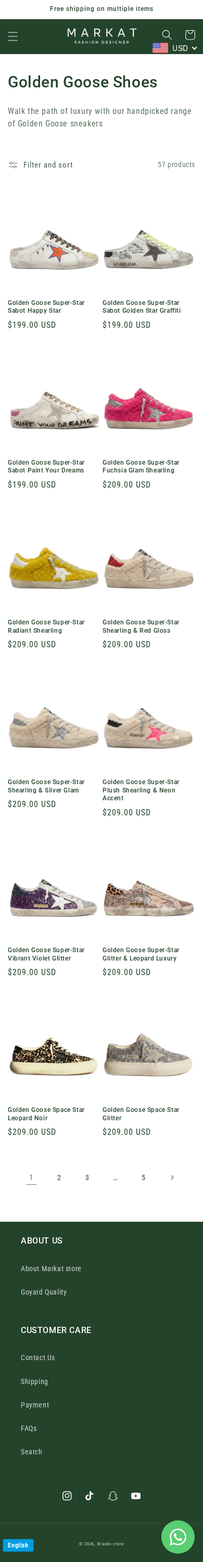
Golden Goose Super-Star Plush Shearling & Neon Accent (141, 790)
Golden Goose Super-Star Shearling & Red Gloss (141, 626)
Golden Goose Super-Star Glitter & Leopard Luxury (141, 954)
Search (32, 1452)
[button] (13, 36)
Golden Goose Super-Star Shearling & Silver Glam (46, 786)
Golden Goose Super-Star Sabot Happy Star (46, 307)
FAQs (28, 1428)
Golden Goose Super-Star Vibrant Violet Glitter (46, 954)
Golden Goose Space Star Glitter (141, 1114)
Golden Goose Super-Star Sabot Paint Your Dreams (46, 467)
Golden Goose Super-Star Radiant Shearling (46, 626)
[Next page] (171, 1177)
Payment (35, 1405)
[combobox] (175, 48)
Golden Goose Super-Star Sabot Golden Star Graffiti (142, 307)
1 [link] (31, 1177)
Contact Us (38, 1357)
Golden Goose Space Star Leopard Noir (46, 1114)
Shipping (34, 1381)
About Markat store (51, 1268)
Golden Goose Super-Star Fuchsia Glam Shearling (141, 467)
